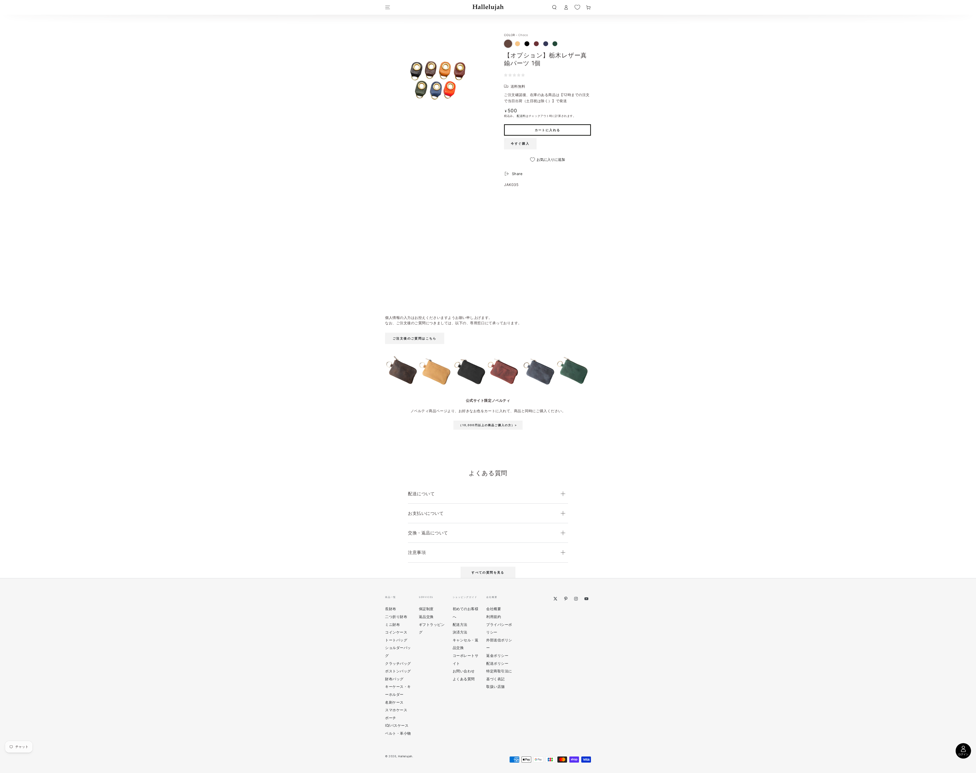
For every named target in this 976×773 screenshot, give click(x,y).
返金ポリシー (497, 655)
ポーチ (390, 718)
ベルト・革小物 (398, 733)
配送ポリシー (497, 663)
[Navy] (546, 44)
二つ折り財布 (396, 616)
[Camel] (517, 44)
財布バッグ (394, 679)
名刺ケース (394, 702)
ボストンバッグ (398, 671)
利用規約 (493, 616)
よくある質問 (464, 679)
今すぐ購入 (520, 143)
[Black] (527, 44)
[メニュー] (388, 7)
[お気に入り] (577, 7)
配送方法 (460, 624)
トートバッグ (396, 640)
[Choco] (508, 44)
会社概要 (493, 609)
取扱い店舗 (495, 686)
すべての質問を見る (488, 572)
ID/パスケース (396, 725)
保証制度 (426, 609)
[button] (554, 7)
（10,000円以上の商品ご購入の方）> (488, 425)
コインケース (396, 632)
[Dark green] (555, 44)
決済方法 (460, 632)
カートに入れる (547, 130)
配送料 (521, 116)
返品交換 (426, 616)
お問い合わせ (464, 671)
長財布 (390, 609)
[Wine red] (536, 44)
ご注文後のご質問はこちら (415, 338)
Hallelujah (405, 756)
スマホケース (396, 710)
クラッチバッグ (398, 663)
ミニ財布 (392, 624)
